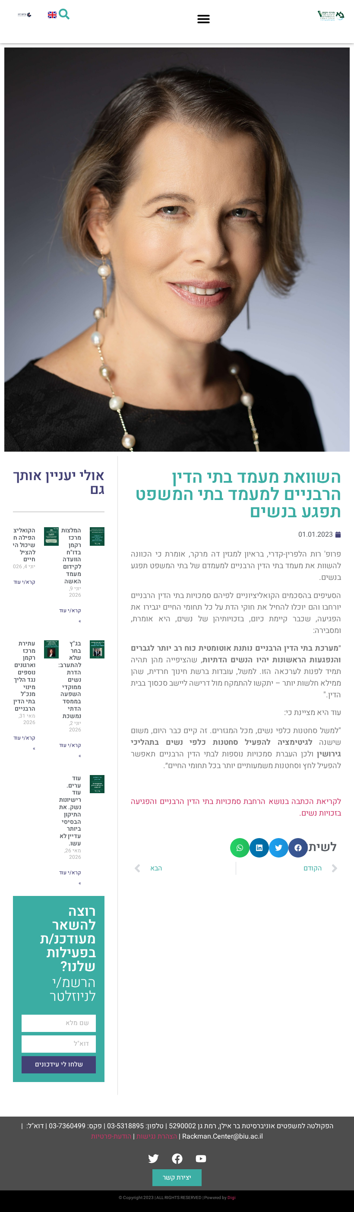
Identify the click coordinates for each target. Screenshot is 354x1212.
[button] (203, 19)
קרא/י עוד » (22, 582)
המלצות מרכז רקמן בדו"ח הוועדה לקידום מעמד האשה (71, 556)
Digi (232, 1198)
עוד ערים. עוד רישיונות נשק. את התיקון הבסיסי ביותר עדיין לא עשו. (70, 811)
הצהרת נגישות (156, 1136)
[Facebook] (177, 1158)
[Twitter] (153, 1158)
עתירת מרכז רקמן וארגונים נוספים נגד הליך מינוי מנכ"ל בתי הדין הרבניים (24, 676)
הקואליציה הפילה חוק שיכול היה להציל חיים (21, 545)
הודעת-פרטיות (111, 1136)
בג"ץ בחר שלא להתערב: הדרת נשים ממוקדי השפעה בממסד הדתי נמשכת (69, 680)
